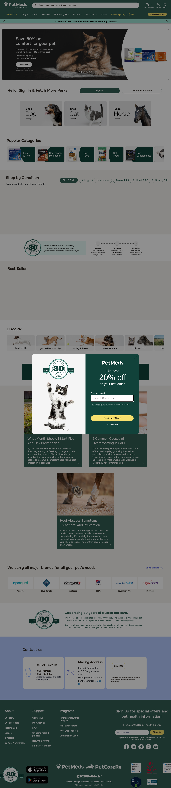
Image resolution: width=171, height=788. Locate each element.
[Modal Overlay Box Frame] (85, 394)
